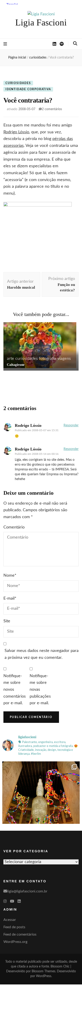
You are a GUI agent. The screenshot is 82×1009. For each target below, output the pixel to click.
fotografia (47, 359)
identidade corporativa (28, 89)
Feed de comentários (19, 934)
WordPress (43, 976)
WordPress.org (15, 942)
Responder (71, 425)
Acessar (9, 920)
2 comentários (52, 109)
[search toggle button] (75, 43)
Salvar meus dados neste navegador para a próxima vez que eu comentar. (42, 654)
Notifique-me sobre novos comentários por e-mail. (14, 689)
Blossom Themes (43, 971)
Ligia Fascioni (41, 22)
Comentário (14, 527)
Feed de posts (14, 927)
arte (10, 359)
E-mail (9, 598)
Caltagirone (16, 364)
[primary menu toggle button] (5, 44)
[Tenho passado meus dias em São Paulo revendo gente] (41, 800)
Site (6, 621)
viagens (64, 359)
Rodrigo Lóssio (16, 132)
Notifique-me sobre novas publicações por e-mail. (40, 689)
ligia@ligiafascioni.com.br (27, 891)
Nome (9, 575)
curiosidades (18, 83)
